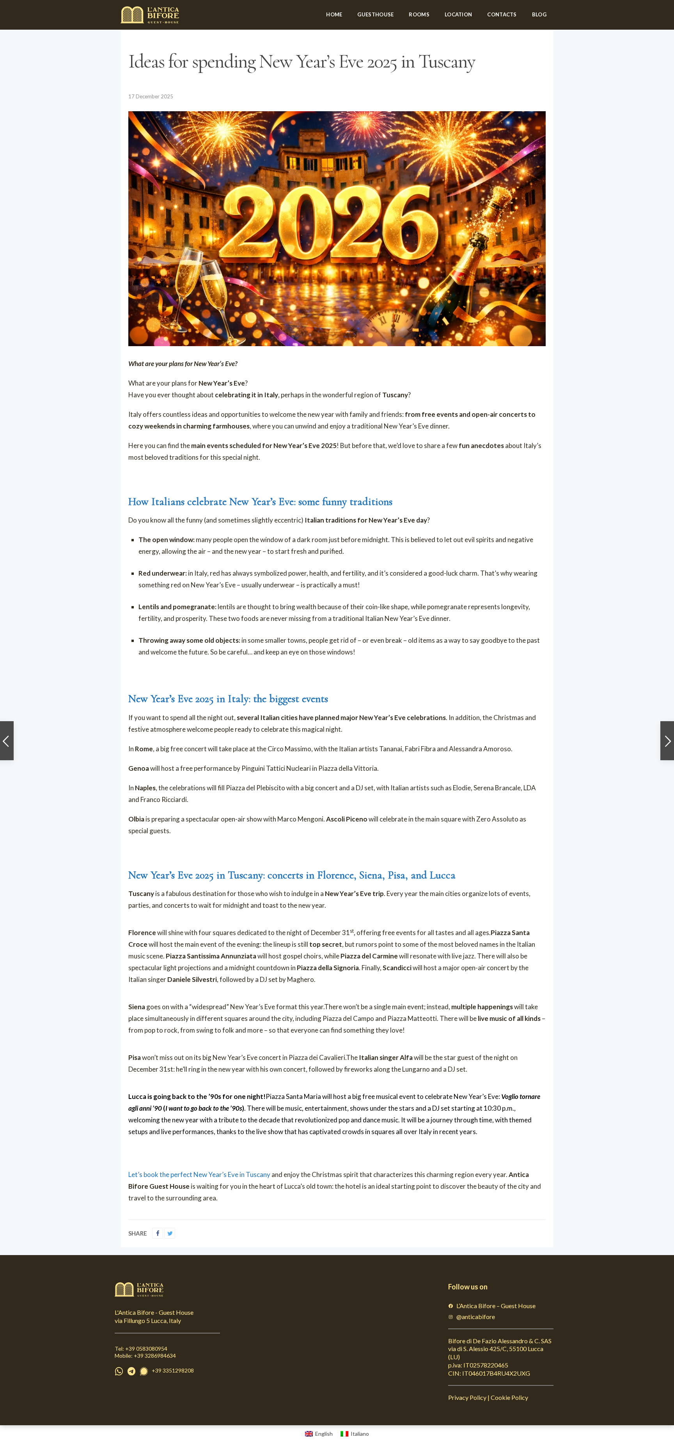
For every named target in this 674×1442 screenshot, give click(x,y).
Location (458, 14)
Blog (539, 14)
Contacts (501, 14)
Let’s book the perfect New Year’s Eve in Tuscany (199, 1174)
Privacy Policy (467, 1397)
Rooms (419, 14)
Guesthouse (375, 14)
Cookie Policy (509, 1397)
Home (334, 14)
